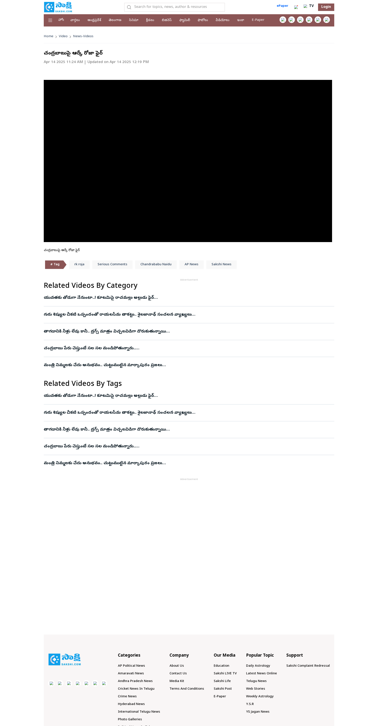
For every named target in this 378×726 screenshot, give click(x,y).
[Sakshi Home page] (58, 7)
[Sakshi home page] (64, 659)
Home (48, 36)
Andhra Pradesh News (135, 681)
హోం (61, 20)
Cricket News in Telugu (136, 689)
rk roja (79, 264)
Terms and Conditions (187, 689)
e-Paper (258, 20)
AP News (191, 264)
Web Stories (255, 689)
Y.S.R (250, 704)
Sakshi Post (223, 689)
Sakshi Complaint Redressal (308, 666)
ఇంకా (240, 20)
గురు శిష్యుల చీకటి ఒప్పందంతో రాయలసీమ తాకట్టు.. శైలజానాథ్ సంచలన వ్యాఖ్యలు (118, 315)
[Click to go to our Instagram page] (309, 19)
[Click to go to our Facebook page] (283, 19)
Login (326, 7)
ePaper (282, 6)
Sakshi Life (222, 681)
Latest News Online (261, 674)
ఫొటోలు (203, 20)
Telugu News (256, 681)
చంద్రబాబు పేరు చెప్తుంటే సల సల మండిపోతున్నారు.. (90, 348)
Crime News (127, 696)
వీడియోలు (222, 20)
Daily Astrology (258, 666)
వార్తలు (75, 20)
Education (221, 666)
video (63, 36)
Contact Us (178, 674)
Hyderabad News (131, 704)
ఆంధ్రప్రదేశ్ (94, 20)
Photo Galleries (130, 719)
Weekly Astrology (260, 696)
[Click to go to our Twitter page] (300, 19)
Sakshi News (221, 264)
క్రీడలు (150, 20)
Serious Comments (112, 264)
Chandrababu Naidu (156, 264)
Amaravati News (131, 674)
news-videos (83, 36)
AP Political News (131, 666)
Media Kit (177, 681)
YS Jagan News (258, 712)
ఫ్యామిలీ (184, 20)
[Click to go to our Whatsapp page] (291, 19)
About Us (177, 666)
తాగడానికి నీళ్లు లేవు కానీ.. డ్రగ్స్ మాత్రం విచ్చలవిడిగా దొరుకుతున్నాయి (105, 331)
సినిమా (133, 20)
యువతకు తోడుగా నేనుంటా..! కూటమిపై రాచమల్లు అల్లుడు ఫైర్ (99, 298)
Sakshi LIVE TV (225, 674)
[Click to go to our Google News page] (326, 19)
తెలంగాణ (115, 20)
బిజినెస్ (167, 20)
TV (311, 6)
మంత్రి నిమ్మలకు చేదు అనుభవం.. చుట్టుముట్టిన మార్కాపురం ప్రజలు (103, 365)
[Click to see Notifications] (296, 7)
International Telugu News (139, 712)
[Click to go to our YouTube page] (318, 19)
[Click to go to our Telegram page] (95, 683)
